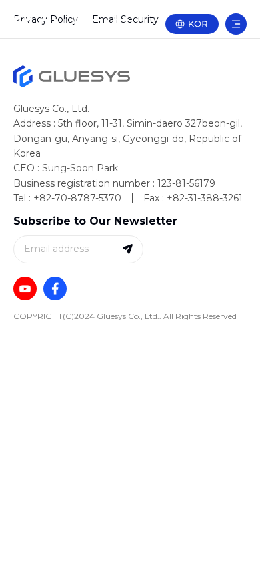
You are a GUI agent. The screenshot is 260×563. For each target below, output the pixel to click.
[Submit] (128, 249)
